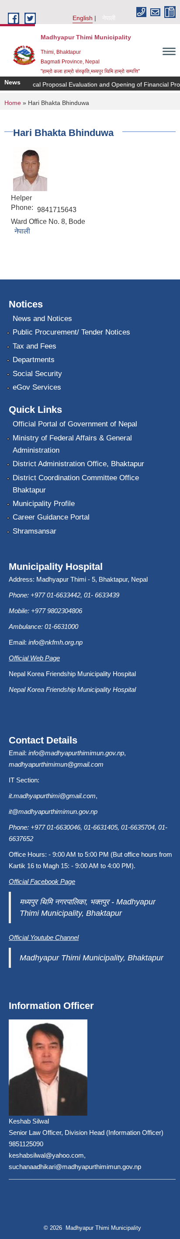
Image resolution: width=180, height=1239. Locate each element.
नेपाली (108, 17)
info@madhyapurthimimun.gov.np (76, 753)
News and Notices (42, 318)
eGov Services (37, 387)
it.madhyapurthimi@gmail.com (52, 795)
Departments (34, 360)
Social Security (37, 374)
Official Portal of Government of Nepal (75, 424)
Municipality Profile (44, 503)
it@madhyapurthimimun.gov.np (53, 811)
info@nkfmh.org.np (55, 642)
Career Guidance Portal (51, 517)
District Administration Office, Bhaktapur (78, 464)
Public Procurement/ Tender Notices (71, 332)
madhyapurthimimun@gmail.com (56, 764)
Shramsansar (34, 531)
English (83, 17)
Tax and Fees (34, 346)
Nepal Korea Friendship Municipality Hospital (72, 689)
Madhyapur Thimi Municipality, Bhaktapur (91, 957)
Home (12, 102)
